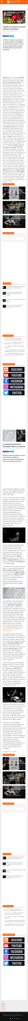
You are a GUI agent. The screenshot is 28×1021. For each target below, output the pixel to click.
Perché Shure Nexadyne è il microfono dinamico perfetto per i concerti (13, 339)
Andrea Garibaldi (8, 497)
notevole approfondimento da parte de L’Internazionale (13, 628)
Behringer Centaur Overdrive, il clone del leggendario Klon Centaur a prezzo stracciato (14, 350)
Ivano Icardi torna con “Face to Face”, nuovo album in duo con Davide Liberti (14, 192)
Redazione (17, 196)
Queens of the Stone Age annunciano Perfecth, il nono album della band (14, 206)
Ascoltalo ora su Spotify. (9, 751)
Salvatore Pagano (14, 31)
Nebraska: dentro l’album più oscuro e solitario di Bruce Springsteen (14, 220)
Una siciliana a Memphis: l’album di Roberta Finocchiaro (3, 1005)
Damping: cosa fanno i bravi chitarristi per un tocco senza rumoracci (14, 343)
